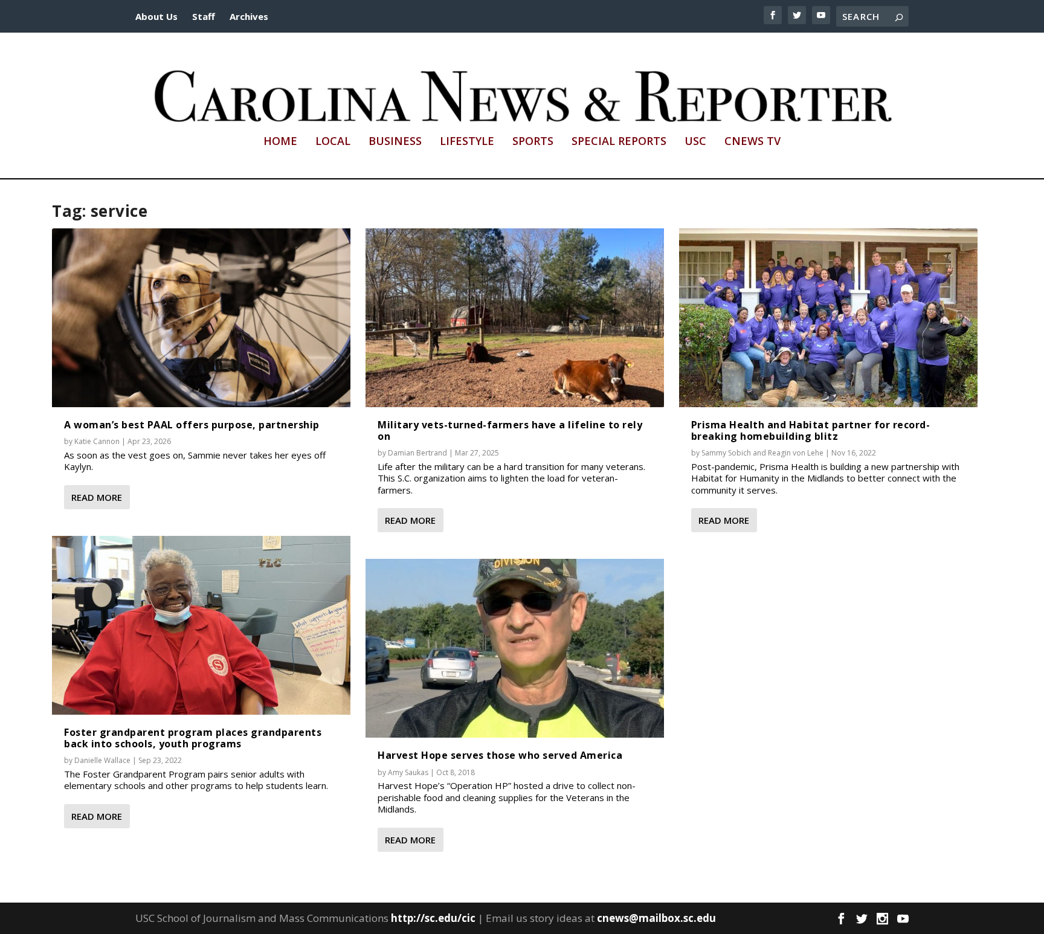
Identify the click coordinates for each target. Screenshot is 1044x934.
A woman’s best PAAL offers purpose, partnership (192, 424)
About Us (156, 16)
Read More (96, 497)
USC (695, 142)
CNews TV (752, 142)
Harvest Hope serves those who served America (500, 755)
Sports (532, 142)
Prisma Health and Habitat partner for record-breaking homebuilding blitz (810, 430)
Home (280, 142)
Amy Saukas (408, 772)
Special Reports (619, 142)
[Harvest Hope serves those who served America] (515, 648)
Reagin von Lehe (795, 453)
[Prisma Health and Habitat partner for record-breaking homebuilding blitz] (828, 317)
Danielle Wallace (102, 760)
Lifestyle (467, 142)
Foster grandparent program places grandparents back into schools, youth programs (192, 738)
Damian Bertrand (417, 453)
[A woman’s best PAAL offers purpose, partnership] (201, 317)
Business (395, 142)
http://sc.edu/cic (433, 918)
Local (332, 142)
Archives (249, 16)
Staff (203, 16)
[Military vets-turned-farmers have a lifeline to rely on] (515, 317)
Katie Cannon (97, 441)
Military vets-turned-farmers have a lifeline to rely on (510, 430)
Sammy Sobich (726, 453)
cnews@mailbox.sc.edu (656, 918)
